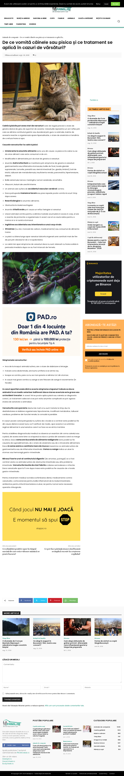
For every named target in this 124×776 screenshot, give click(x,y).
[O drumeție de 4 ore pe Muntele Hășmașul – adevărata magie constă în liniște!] (113, 119)
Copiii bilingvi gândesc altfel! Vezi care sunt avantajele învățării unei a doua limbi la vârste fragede (41, 732)
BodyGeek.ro (8, 763)
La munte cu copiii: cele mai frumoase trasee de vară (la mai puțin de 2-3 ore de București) (96, 209)
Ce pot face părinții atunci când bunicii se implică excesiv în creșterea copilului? (62, 551)
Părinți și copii (93, 222)
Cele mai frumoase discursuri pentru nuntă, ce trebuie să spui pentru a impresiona (71, 747)
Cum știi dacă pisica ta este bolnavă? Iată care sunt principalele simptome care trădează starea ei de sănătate (42, 750)
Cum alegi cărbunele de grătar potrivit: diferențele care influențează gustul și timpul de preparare (97, 155)
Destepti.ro (7, 759)
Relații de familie (94, 133)
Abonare (103, 354)
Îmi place (25, 745)
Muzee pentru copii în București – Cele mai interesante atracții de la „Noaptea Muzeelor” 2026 (97, 244)
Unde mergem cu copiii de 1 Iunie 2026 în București (97, 227)
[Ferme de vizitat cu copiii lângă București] (113, 171)
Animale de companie (10, 37)
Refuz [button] (98, 4)
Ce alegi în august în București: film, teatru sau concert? (96, 138)
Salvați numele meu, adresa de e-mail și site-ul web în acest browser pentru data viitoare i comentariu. (40, 693)
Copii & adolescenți (95, 237)
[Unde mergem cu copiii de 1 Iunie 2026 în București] (113, 226)
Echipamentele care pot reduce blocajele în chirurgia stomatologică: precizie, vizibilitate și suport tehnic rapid (97, 189)
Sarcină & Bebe (68, 726)
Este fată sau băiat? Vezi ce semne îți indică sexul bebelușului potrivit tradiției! (72, 731)
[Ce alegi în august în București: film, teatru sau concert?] (113, 137)
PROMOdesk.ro (23, 752)
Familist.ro (94, 100)
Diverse (90, 148)
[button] (119, 21)
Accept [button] (115, 4)
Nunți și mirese (67, 741)
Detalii (106, 4)
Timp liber (91, 116)
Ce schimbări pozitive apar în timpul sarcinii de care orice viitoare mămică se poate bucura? (21, 551)
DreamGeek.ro (8, 761)
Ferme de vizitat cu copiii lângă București (97, 171)
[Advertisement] (41, 576)
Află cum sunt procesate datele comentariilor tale (64, 705)
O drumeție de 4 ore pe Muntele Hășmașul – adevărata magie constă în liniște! (97, 121)
